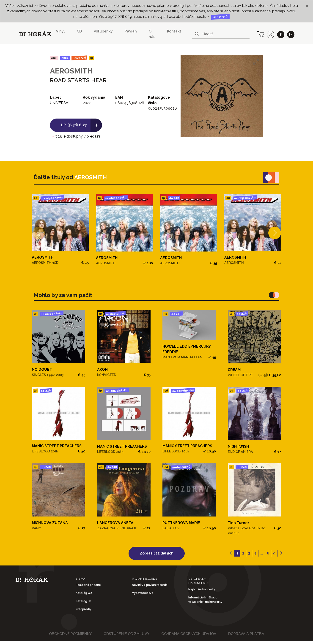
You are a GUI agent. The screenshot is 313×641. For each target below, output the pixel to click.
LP (91, 58)
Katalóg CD (84, 593)
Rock (54, 58)
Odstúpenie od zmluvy (126, 634)
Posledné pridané (88, 585)
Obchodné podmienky (70, 634)
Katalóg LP (83, 601)
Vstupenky (103, 31)
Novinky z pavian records (149, 585)
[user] (270, 34)
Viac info (219, 17)
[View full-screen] (256, 61)
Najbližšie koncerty (201, 589)
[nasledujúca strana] (281, 553)
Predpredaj (83, 609)
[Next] (274, 233)
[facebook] (280, 34)
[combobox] (221, 34)
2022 (65, 58)
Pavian (131, 31)
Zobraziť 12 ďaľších (156, 553)
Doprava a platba (246, 634)
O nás (152, 34)
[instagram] (290, 34)
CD (79, 31)
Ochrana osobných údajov (188, 634)
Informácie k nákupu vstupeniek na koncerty (205, 599)
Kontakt (174, 31)
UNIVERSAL (79, 58)
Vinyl (60, 31)
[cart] (260, 33)
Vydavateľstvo (142, 593)
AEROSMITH (71, 71)
